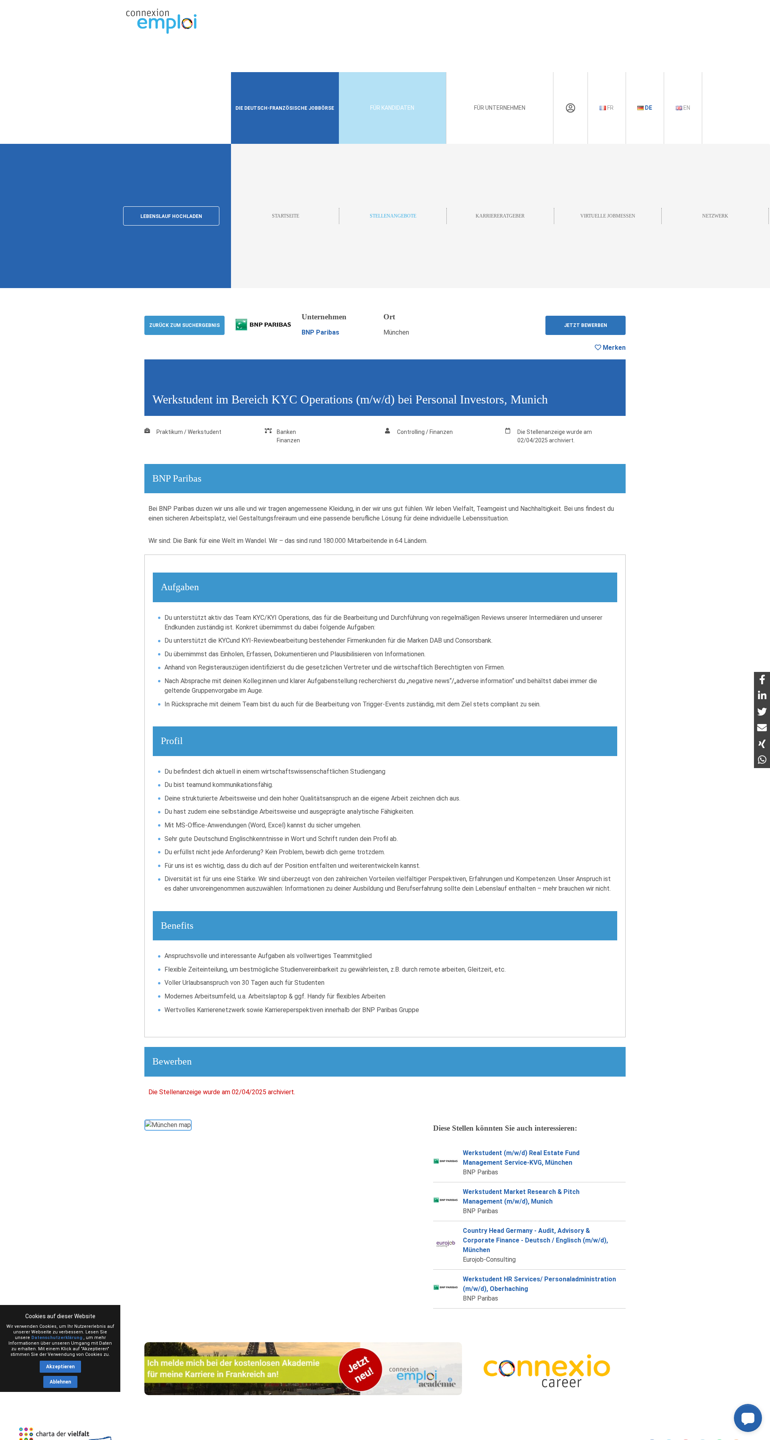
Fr (610, 108)
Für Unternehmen (499, 108)
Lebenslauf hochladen (171, 216)
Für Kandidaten (392, 108)
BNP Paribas (320, 332)
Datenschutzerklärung (56, 1337)
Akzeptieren (60, 1366)
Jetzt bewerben (585, 325)
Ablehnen (60, 1382)
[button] (748, 1418)
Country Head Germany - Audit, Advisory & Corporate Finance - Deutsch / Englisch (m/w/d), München (535, 1240)
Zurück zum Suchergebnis (184, 325)
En (686, 108)
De (648, 108)
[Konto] (570, 108)
